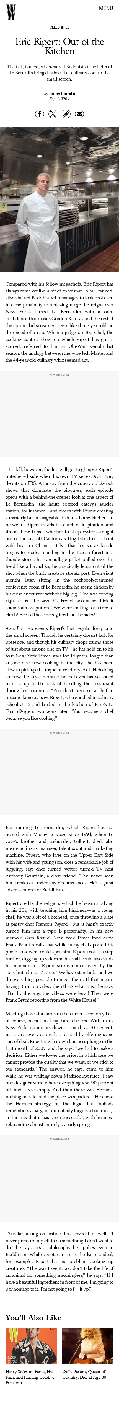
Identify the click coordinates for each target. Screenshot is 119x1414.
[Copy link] (66, 114)
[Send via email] (79, 114)
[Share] (39, 114)
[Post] (52, 114)
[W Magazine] (11, 12)
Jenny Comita (62, 93)
